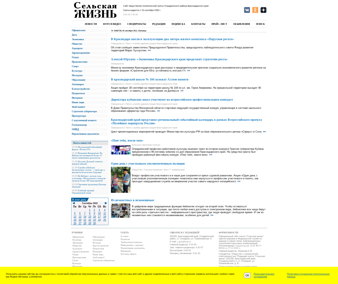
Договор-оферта (128, 254)
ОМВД (75, 129)
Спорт (75, 66)
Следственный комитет (84, 120)
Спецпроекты (136, 24)
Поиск (260, 24)
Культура (77, 70)
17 (99, 216)
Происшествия (79, 61)
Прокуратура (79, 116)
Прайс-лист (219, 24)
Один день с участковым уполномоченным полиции (148, 163)
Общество (77, 43)
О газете (125, 236)
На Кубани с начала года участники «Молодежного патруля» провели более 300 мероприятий (89, 178)
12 (75, 216)
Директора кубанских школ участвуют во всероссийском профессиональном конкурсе (172, 99)
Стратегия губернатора (84, 111)
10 (99, 213)
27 (80, 223)
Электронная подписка (131, 242)
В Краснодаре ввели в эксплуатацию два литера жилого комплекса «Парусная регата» (172, 39)
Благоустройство (81, 88)
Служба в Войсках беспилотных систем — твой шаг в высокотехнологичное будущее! (88, 169)
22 (89, 219)
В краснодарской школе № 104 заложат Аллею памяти (149, 79)
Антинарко (78, 84)
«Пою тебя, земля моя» (127, 140)
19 (75, 219)
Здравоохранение (81, 52)
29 (89, 223)
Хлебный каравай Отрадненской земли (83, 191)
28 (85, 223)
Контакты (198, 24)
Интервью (77, 97)
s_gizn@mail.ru (184, 241)
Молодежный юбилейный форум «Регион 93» (87, 148)
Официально (78, 30)
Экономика (78, 39)
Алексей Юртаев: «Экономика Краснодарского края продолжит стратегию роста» (169, 59)
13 (80, 216)
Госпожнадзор (79, 125)
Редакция (158, 24)
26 (75, 223)
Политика (76, 240)
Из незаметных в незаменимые (132, 200)
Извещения (126, 251)
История (97, 243)
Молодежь (77, 75)
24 (99, 219)
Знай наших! (78, 106)
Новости (91, 24)
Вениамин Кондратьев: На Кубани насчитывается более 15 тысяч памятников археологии (87, 155)
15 (89, 216)
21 (85, 219)
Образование (78, 79)
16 (94, 216)
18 (104, 216)
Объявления (241, 24)
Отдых (75, 57)
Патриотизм (78, 93)
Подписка (178, 24)
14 (85, 216)
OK (247, 275)
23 (94, 219)
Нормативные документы (85, 134)
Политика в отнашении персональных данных (308, 275)
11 (104, 213)
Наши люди (78, 102)
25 (104, 219)
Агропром (77, 48)
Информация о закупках (132, 245)
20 (80, 219)
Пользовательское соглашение (264, 275)
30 (94, 223)
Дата (74, 34)
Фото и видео (112, 24)
